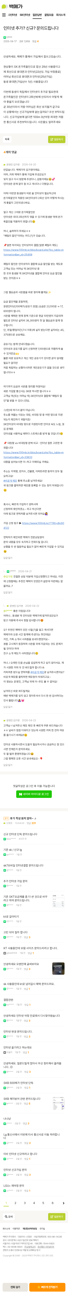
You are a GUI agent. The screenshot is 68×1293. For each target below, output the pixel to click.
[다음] (62, 1203)
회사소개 (60, 15)
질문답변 (37, 15)
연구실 (42, 1229)
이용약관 (16, 1229)
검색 (10, 1216)
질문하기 (58, 139)
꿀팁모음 (49, 15)
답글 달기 (7, 558)
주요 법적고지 (29, 1247)
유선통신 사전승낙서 (45, 1247)
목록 (7, 139)
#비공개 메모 (10, 480)
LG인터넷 (12, 15)
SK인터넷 (25, 15)
